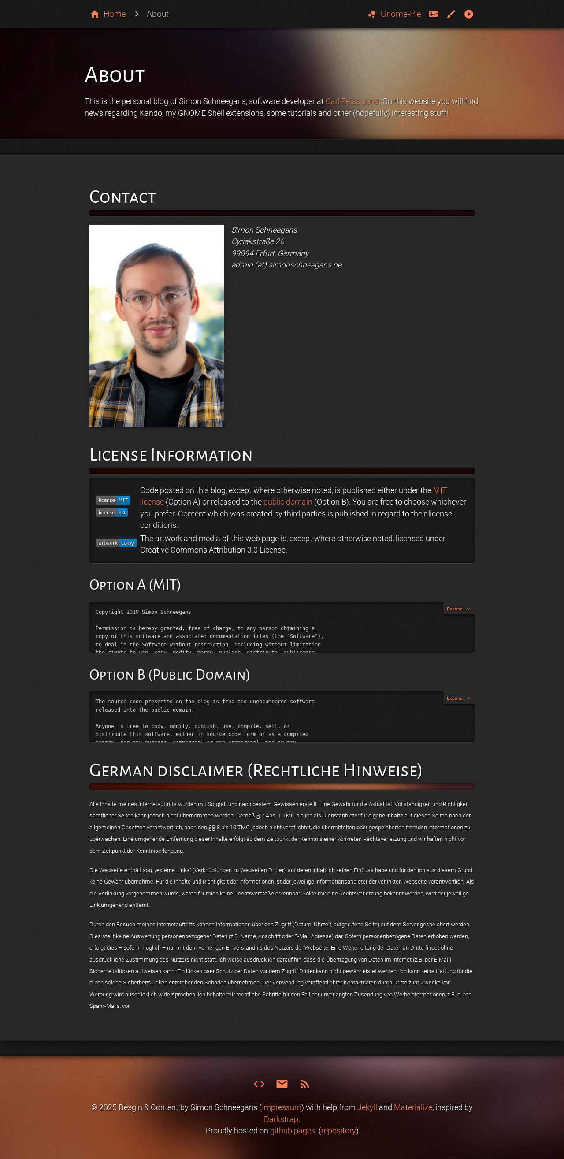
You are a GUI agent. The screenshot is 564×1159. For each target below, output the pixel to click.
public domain (287, 502)
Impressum (281, 1107)
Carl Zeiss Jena (352, 101)
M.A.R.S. (433, 14)
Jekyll (367, 1107)
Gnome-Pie (394, 14)
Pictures (451, 14)
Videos (469, 14)
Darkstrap (281, 1119)
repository (338, 1130)
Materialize (413, 1107)
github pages (292, 1130)
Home (115, 14)
